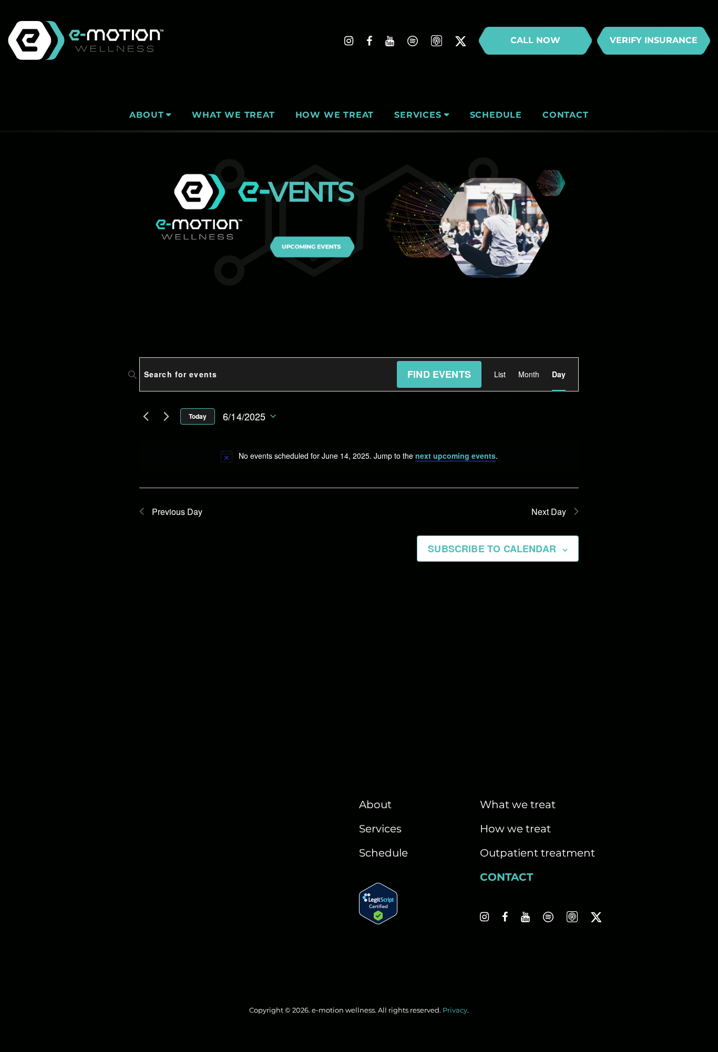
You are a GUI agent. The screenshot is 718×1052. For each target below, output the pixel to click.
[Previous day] (145, 416)
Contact (506, 877)
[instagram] (348, 41)
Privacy (455, 1010)
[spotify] (412, 41)
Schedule (383, 853)
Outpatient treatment (537, 853)
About (375, 804)
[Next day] (166, 416)
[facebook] (369, 41)
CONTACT (565, 115)
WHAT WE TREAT (233, 115)
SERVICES (417, 115)
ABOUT (146, 115)
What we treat (518, 804)
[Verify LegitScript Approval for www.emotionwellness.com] (378, 920)
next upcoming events (455, 455)
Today (198, 416)
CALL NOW (535, 40)
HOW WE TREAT (334, 115)
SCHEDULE (496, 115)
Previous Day (177, 512)
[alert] (359, 456)
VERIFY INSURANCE (654, 40)
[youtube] (389, 41)
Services (380, 828)
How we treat (515, 828)
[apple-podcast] (436, 41)
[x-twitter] (460, 41)
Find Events (439, 374)
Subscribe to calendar (492, 548)
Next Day (548, 512)
